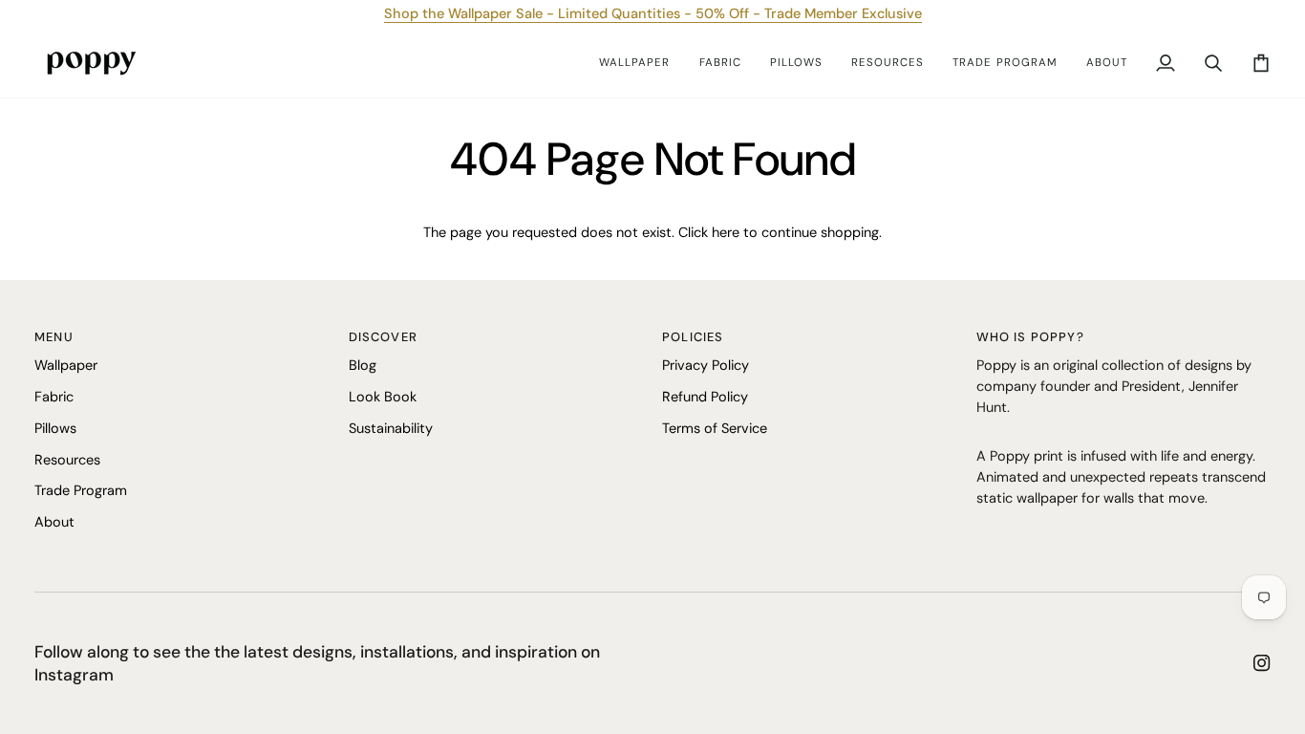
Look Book (383, 396)
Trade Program (80, 490)
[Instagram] (1262, 663)
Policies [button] (692, 337)
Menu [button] (54, 337)
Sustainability (391, 428)
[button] (634, 63)
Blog (362, 365)
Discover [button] (383, 337)
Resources (67, 459)
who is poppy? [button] (1030, 337)
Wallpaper (65, 365)
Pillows (55, 428)
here (725, 232)
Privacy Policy (705, 365)
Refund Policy (705, 396)
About (54, 521)
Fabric (54, 396)
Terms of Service (714, 428)
